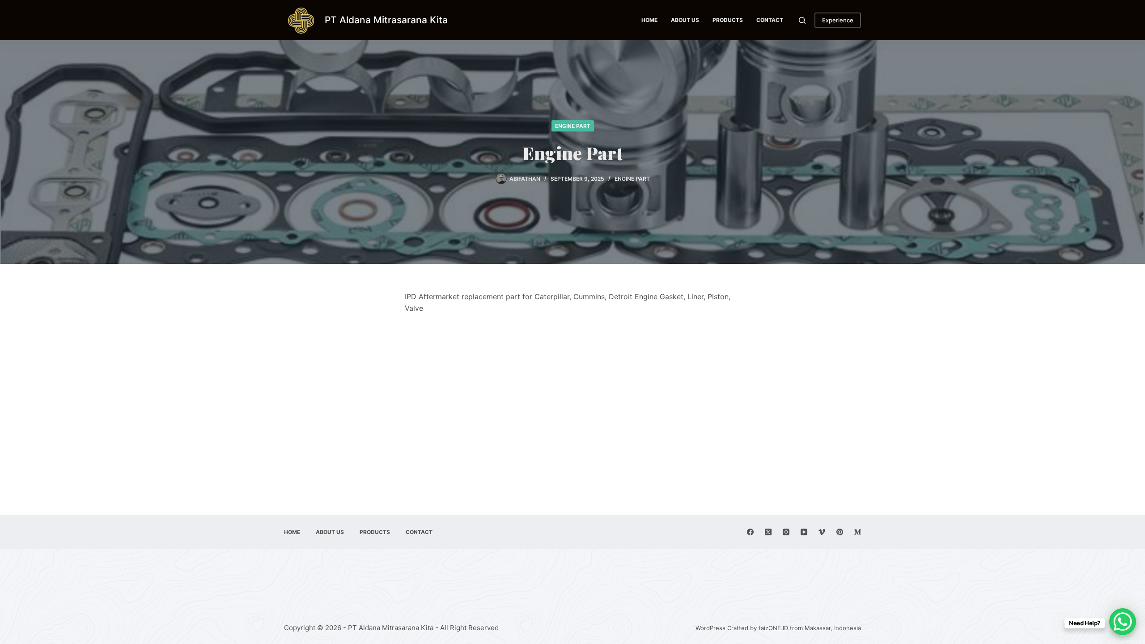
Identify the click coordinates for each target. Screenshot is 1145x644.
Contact (769, 20)
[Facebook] (750, 532)
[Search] (802, 20)
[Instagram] (786, 532)
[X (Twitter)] (768, 532)
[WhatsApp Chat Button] (1122, 621)
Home (649, 20)
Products (727, 20)
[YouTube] (804, 532)
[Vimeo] (821, 532)
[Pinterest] (839, 532)
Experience (837, 20)
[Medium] (857, 532)
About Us (685, 20)
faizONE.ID (773, 627)
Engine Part (572, 126)
